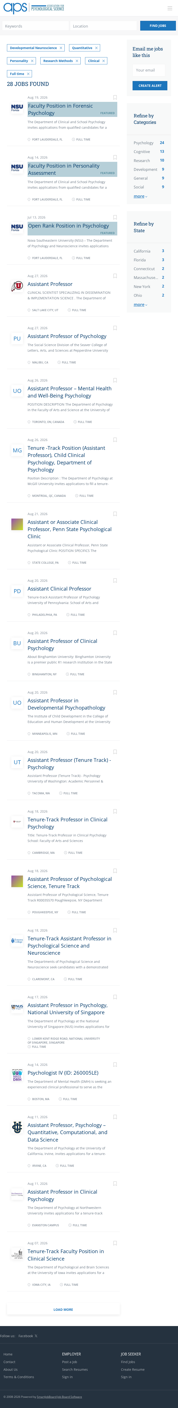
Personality (19, 61)
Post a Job (69, 1362)
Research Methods (58, 61)
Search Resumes (75, 1369)
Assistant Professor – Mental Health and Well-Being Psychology (70, 392)
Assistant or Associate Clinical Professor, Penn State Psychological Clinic (70, 529)
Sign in (67, 1377)
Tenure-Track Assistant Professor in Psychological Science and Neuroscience (69, 945)
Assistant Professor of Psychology (67, 335)
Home (8, 1354)
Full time (17, 74)
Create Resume (133, 1369)
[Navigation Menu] (170, 8)
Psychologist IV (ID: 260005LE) (63, 1072)
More (139, 196)
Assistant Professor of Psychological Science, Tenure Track (70, 882)
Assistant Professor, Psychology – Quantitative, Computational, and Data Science (67, 1132)
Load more (63, 1309)
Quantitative (82, 48)
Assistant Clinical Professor (59, 588)
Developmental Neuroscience (33, 48)
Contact (9, 1362)
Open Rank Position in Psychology (68, 225)
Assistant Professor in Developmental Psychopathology (66, 704)
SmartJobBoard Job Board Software (59, 1397)
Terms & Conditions (18, 1377)
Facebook (26, 1336)
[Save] (110, 98)
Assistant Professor (50, 283)
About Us (10, 1369)
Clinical (93, 61)
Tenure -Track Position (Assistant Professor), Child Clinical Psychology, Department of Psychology (66, 458)
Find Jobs (158, 25)
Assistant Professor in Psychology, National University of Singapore (68, 1008)
